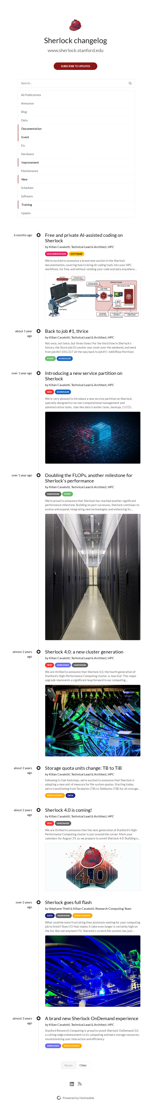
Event (25, 137)
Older (83, 1065)
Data (24, 120)
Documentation (31, 128)
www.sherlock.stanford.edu (75, 50)
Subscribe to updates (75, 66)
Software (27, 196)
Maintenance (29, 171)
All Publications (31, 95)
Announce (27, 103)
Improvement (30, 162)
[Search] (130, 83)
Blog (24, 111)
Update (26, 213)
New (24, 179)
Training (26, 204)
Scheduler (27, 187)
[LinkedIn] (74, 1083)
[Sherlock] (75, 26)
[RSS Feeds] (79, 1083)
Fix (23, 145)
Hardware (27, 154)
